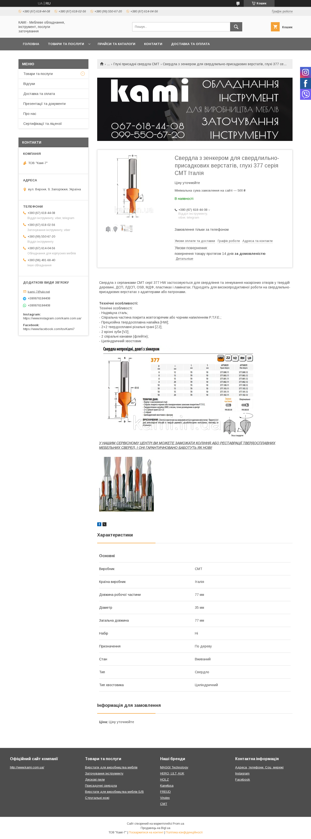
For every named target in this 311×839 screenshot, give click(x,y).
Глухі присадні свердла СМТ (136, 64)
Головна (31, 44)
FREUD (165, 791)
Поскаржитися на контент (146, 832)
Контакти (153, 44)
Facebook (242, 779)
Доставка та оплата (190, 44)
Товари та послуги (66, 44)
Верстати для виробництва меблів (111, 767)
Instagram (242, 773)
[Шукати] (236, 26)
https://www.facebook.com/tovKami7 (49, 329)
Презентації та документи (44, 104)
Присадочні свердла (101, 785)
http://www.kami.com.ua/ (27, 767)
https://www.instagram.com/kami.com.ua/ (52, 318)
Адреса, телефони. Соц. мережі (259, 767)
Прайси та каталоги (116, 44)
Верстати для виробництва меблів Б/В (114, 791)
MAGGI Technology (174, 767)
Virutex (165, 798)
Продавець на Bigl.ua (155, 828)
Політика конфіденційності (184, 832)
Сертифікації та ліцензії (42, 124)
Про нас (29, 114)
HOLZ (164, 779)
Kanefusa (166, 785)
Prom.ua (178, 823)
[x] (104, 525)
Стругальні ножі (97, 798)
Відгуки (29, 84)
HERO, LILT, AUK (172, 773)
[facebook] (99, 525)
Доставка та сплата (39, 94)
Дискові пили (95, 779)
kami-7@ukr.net (39, 291)
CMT (163, 804)
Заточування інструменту (104, 773)
